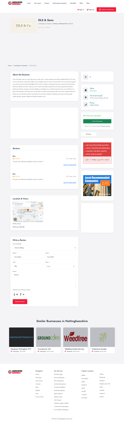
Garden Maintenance (60, 384)
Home (29, 3)
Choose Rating (17, 244)
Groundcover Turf (44, 349)
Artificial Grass (58, 397)
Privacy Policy (39, 397)
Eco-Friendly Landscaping (61, 410)
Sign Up (91, 10)
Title (14, 262)
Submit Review (20, 301)
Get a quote (37, 3)
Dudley (101, 374)
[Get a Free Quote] (97, 152)
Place (47, 262)
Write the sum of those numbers (21, 290)
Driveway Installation (59, 387)
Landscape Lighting (59, 390)
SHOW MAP (28, 212)
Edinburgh (102, 377)
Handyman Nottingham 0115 (21, 349)
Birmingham (85, 378)
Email (47, 253)
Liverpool (102, 393)
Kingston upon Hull (104, 384)
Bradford (84, 385)
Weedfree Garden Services (74, 349)
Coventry (84, 395)
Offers (81, 3)
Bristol (83, 388)
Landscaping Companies (60, 3)
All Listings (38, 378)
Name (14, 253)
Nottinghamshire (63, 24)
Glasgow (102, 381)
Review (14, 271)
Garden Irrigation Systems (61, 403)
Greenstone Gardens (99, 349)
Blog (88, 3)
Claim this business (97, 121)
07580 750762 (94, 105)
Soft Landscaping (59, 381)
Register (38, 390)
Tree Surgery (57, 400)
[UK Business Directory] (97, 185)
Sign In (82, 10)
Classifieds (73, 3)
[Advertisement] (44, 123)
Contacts (46, 3)
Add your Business (108, 9)
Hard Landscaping (59, 378)
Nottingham (16, 351)
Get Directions (95, 96)
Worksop (55, 24)
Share (89, 134)
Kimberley (96, 351)
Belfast (83, 375)
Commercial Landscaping (61, 406)
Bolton (83, 382)
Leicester (101, 390)
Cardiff (84, 391)
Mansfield (69, 351)
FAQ (37, 394)
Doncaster (84, 398)
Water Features (58, 394)
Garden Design (58, 374)
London (101, 397)
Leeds (101, 387)
